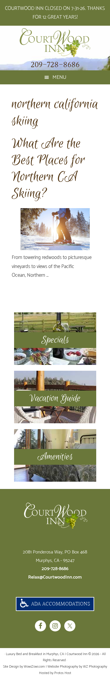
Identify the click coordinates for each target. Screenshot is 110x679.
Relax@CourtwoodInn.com (55, 577)
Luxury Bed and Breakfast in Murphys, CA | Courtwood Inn (55, 42)
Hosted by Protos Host (55, 673)
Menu (59, 77)
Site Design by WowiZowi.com (24, 666)
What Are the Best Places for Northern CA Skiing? (48, 169)
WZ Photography (95, 666)
